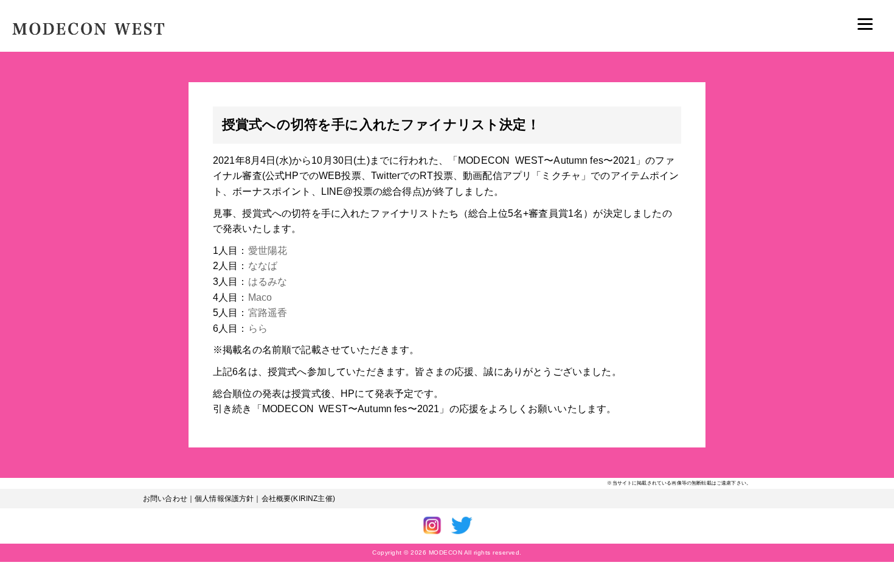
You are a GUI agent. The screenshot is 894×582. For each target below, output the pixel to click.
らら (258, 328)
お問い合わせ (165, 498)
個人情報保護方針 (224, 498)
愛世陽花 (268, 250)
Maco (260, 297)
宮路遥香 (268, 312)
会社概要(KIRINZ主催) (298, 498)
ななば (262, 266)
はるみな (268, 281)
